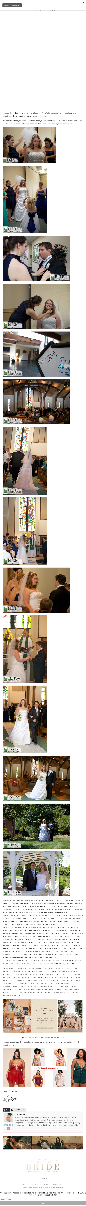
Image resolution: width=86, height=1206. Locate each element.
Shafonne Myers (21, 1114)
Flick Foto (46, 113)
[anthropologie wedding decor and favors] (43, 1032)
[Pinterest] (8, 1129)
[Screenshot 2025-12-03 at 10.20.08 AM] (43, 1149)
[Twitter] (5, 1125)
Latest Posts (19, 1110)
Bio (7, 1110)
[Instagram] (11, 1125)
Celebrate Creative (57, 1188)
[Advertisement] (43, 32)
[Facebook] (8, 1125)
